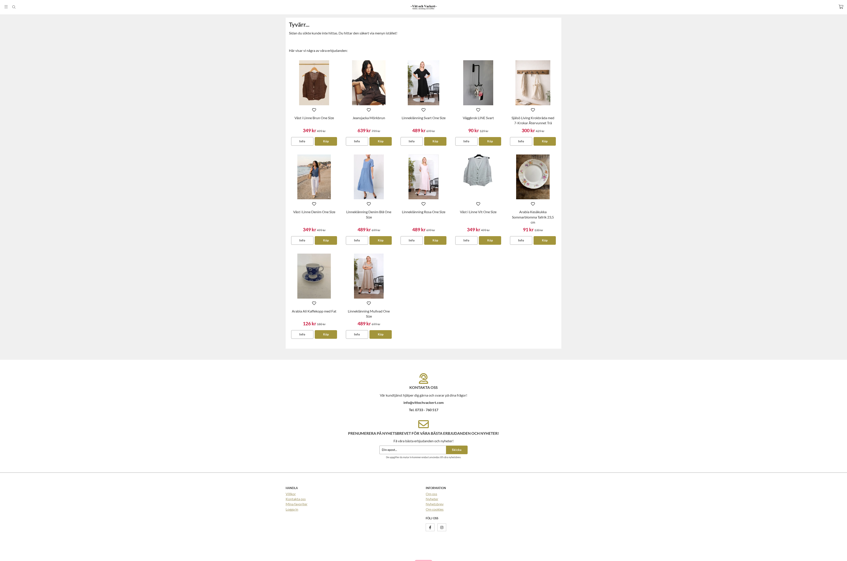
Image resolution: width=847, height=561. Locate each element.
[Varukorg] (841, 6)
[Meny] (6, 6)
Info (302, 141)
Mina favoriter (296, 504)
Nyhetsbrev (435, 504)
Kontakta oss (296, 499)
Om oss (431, 494)
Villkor (291, 494)
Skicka (457, 450)
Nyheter (432, 499)
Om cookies (435, 509)
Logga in (292, 509)
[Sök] (14, 7)
